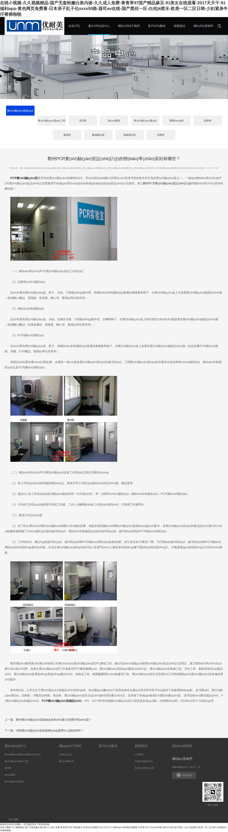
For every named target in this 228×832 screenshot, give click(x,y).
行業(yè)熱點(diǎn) (144, 761)
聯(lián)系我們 (182, 746)
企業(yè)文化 (65, 754)
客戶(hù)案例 (108, 746)
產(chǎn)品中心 (16, 746)
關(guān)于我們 (70, 746)
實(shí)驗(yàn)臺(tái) (145, 120)
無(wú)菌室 (114, 120)
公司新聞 (139, 754)
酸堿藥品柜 (98, 134)
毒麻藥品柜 (129, 134)
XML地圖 (13, 819)
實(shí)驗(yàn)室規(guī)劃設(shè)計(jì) (20, 112)
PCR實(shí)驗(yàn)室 (24, 178)
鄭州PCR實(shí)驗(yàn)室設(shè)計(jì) (167, 183)
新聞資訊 (141, 746)
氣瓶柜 (67, 134)
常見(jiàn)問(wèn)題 (144, 768)
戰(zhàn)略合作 (66, 761)
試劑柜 (161, 134)
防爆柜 (207, 120)
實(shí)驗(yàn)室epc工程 (51, 120)
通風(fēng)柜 (176, 120)
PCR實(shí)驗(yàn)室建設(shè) (62, 700)
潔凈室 (83, 120)
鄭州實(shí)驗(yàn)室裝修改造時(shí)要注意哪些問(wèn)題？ (54, 719)
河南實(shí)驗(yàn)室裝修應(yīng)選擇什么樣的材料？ (50, 730)
